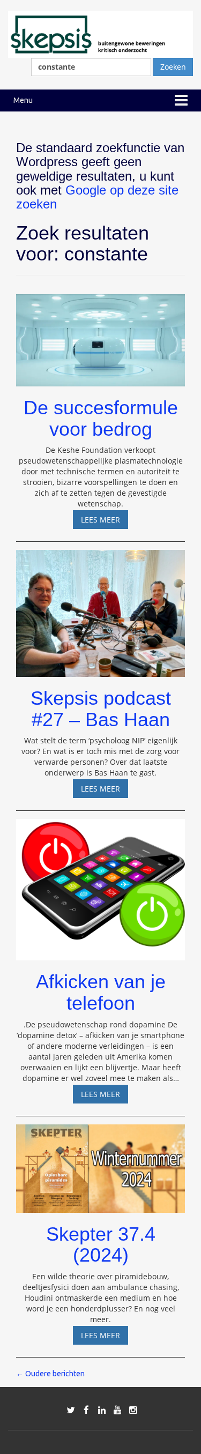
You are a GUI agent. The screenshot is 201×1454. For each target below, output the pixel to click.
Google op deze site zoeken (97, 197)
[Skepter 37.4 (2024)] (100, 1163)
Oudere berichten (50, 1373)
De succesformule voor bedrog (101, 418)
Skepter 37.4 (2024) (100, 1244)
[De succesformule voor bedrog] (100, 335)
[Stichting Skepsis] (100, 33)
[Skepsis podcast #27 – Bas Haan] (100, 608)
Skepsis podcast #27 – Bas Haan (101, 708)
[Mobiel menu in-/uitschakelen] (181, 100)
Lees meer (104, 521)
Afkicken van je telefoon (101, 992)
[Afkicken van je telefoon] (100, 885)
